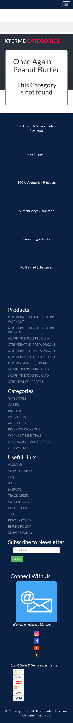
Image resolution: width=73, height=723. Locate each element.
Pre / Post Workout (24, 429)
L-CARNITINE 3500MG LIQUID (28, 338)
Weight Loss (17, 417)
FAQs (11, 477)
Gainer (13, 404)
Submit (17, 558)
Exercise (14, 489)
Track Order (18, 495)
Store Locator (20, 471)
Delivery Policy (20, 533)
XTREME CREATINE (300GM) (27, 363)
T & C (11, 514)
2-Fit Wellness (19, 448)
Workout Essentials (24, 435)
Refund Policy (19, 526)
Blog (12, 483)
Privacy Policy (20, 520)
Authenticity (18, 502)
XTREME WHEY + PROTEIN (26, 381)
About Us (15, 465)
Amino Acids (17, 423)
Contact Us (17, 508)
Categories (17, 398)
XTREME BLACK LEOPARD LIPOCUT (32, 357)
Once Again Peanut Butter (29, 442)
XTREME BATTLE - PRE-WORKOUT (31, 344)
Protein (14, 411)
